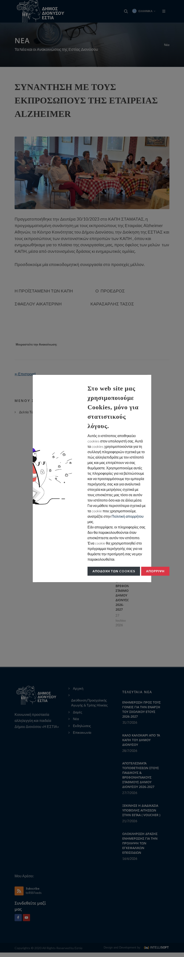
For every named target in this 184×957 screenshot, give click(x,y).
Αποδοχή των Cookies (113, 571)
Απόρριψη (155, 571)
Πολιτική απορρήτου (128, 516)
